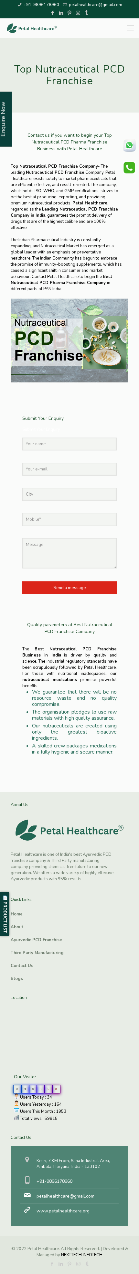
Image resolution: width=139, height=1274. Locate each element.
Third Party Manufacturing (37, 953)
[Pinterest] (69, 13)
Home (17, 914)
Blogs (17, 979)
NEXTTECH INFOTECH (81, 1255)
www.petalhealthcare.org (63, 1211)
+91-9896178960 (41, 5)
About (17, 927)
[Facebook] (52, 13)
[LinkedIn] (61, 13)
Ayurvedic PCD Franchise (36, 940)
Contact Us (22, 966)
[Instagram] (78, 13)
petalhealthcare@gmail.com (95, 5)
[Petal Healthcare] (32, 28)
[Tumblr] (86, 13)
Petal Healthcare (89, 203)
